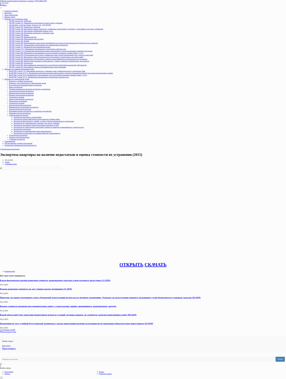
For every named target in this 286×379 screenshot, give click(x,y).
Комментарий (9, 271)
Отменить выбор (105, 374)
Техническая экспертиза (18, 135)
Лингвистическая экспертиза (20, 105)
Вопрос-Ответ (9, 17)
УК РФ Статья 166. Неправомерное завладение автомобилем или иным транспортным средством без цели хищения (53, 43)
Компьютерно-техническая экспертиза (23, 107)
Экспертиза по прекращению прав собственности (32, 131)
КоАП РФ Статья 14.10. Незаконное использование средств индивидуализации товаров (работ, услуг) (48, 75)
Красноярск (8, 372)
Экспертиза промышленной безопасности (20, 145)
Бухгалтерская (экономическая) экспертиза (25, 85)
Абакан (7, 374)
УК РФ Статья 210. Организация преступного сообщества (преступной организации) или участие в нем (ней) (51, 55)
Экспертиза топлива (16, 103)
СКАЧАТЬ (156, 264)
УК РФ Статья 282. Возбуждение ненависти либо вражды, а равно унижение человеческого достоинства (49, 61)
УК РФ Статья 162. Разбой (19, 41)
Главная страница (11, 11)
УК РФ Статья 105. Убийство (20, 21)
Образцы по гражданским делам (16, 79)
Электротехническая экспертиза (21, 91)
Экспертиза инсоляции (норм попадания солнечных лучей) (36, 125)
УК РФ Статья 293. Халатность (21, 63)
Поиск (280, 359)
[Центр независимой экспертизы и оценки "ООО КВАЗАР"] (23, 1)
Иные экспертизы (16, 87)
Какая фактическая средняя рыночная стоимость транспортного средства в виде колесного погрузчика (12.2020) (55, 280)
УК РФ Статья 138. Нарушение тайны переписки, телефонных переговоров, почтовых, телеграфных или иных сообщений (56, 29)
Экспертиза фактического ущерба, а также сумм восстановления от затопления (43, 121)
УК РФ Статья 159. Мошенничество (23, 37)
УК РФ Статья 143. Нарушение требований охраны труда (31, 31)
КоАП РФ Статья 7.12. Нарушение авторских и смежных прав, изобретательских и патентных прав (47, 71)
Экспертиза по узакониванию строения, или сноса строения (36, 123)
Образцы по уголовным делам (16, 19)
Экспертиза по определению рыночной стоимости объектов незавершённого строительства (48, 127)
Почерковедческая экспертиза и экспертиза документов (30, 111)
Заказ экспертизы (11, 15)
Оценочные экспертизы (18, 101)
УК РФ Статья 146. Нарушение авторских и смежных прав (31, 33)
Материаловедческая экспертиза (21, 93)
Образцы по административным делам (19, 69)
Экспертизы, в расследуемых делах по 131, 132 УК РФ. (30, 25)
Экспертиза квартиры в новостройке (27, 117)
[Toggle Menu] (1, 7)
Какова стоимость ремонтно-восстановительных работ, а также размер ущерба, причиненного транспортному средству (58, 306)
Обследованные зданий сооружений (18, 143)
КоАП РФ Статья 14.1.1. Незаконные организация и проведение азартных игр (39, 77)
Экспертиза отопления (22, 129)
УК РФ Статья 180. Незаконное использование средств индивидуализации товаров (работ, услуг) (46, 53)
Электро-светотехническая (19, 137)
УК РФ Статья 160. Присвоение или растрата (26, 39)
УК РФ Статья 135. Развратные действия (24, 27)
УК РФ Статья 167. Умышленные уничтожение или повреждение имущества (38, 45)
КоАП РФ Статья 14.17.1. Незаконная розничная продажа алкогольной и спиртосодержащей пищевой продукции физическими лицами (61, 73)
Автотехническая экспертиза (20, 109)
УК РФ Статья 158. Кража (19, 35)
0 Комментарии (11, 164)
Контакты (8, 13)
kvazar (7, 162)
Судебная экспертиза (17, 139)
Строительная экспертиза (18, 115)
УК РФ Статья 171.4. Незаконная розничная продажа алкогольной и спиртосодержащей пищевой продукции (50, 51)
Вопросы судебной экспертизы (21, 81)
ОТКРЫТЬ (131, 264)
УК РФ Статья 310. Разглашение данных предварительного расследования (37, 67)
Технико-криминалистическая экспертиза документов (29, 89)
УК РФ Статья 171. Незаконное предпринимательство (29, 47)
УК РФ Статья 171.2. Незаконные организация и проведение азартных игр (37, 49)
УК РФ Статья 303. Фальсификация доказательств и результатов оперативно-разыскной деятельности (48, 65)
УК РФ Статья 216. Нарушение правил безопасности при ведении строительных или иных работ (46, 57)
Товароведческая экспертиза (20, 113)
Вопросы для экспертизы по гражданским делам (27, 83)
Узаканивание (9, 141)
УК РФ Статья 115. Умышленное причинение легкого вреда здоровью (35, 23)
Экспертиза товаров (16, 97)
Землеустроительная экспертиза (21, 99)
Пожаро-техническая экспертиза (21, 95)
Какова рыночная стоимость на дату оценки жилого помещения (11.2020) (36, 289)
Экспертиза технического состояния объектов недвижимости (36, 133)
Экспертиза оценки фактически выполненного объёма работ (36, 119)
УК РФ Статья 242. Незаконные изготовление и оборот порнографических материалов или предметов (48, 59)
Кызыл (101, 372)
